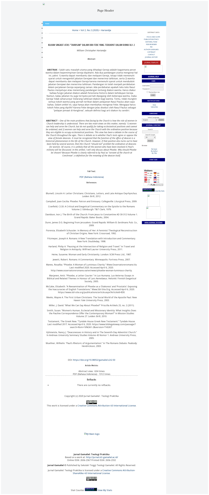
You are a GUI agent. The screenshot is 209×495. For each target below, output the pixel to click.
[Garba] (91, 413)
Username (146, 86)
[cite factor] (91, 418)
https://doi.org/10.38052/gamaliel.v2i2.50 (94, 359)
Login (47, 33)
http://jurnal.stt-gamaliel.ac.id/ (102, 457)
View (154, 105)
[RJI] (92, 433)
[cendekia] (90, 413)
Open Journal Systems (153, 223)
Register (48, 38)
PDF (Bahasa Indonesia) (91, 177)
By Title (154, 153)
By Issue (154, 149)
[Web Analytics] (148, 191)
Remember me (154, 92)
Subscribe (154, 107)
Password (146, 89)
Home (47, 23)
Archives (48, 53)
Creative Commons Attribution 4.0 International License (107, 405)
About (47, 28)
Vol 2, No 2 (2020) (90, 30)
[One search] (92, 413)
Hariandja (106, 30)
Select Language (153, 117)
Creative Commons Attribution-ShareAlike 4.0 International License (104, 472)
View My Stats (159, 191)
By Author (154, 151)
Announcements (50, 57)
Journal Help (153, 77)
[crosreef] (91, 423)
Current (47, 48)
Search (47, 43)
